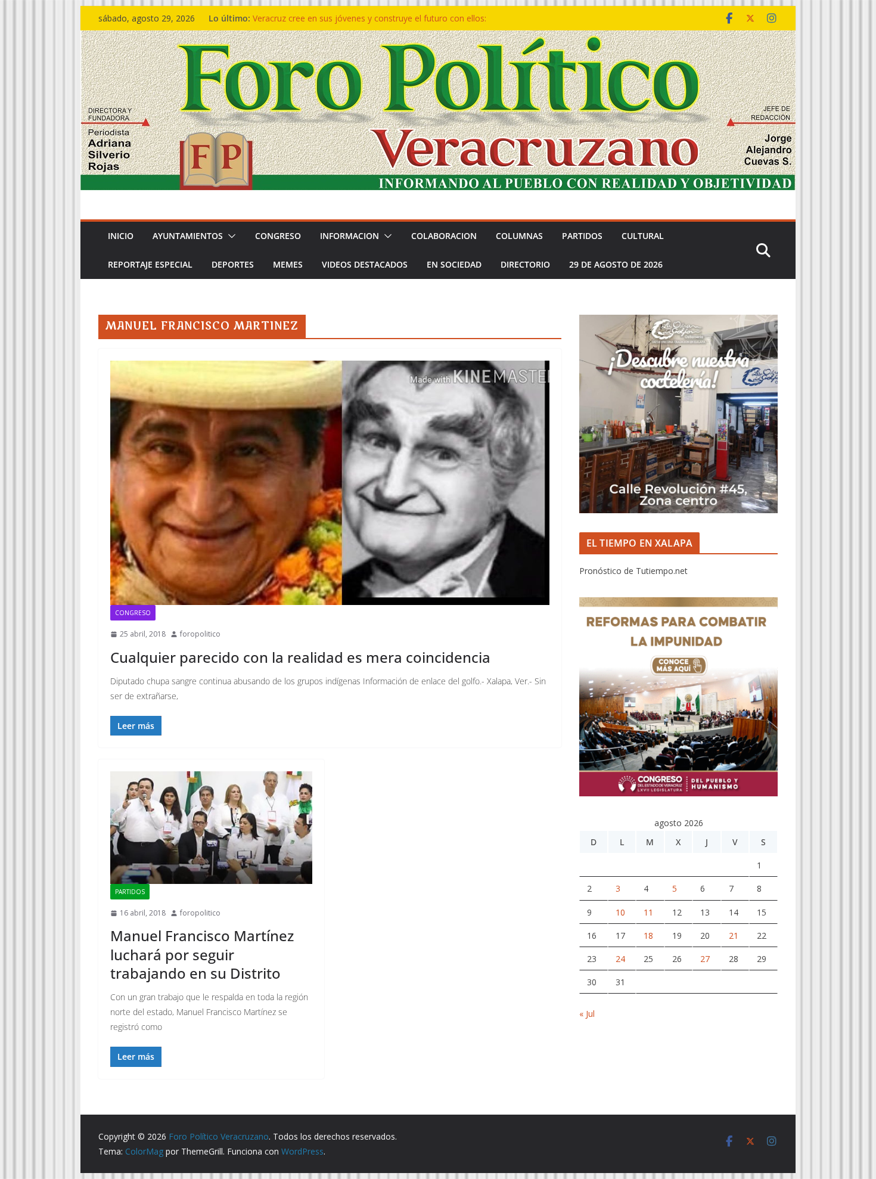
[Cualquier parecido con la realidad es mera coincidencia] (329, 483)
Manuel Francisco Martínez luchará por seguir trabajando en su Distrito (202, 954)
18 (648, 935)
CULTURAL (643, 235)
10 (620, 912)
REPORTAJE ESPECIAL (150, 264)
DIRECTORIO (525, 264)
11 (648, 912)
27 (705, 958)
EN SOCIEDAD (454, 264)
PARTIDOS (582, 235)
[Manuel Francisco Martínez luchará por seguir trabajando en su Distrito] (211, 827)
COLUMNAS (519, 235)
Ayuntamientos (188, 235)
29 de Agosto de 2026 (616, 264)
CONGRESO (278, 235)
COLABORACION (444, 235)
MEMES (288, 264)
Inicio (120, 235)
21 (733, 935)
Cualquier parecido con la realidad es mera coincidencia (300, 657)
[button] (229, 236)
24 (620, 958)
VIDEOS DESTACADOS (365, 264)
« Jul (587, 1013)
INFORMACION (349, 235)
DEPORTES (233, 264)
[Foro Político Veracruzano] (438, 38)
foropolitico (200, 634)
